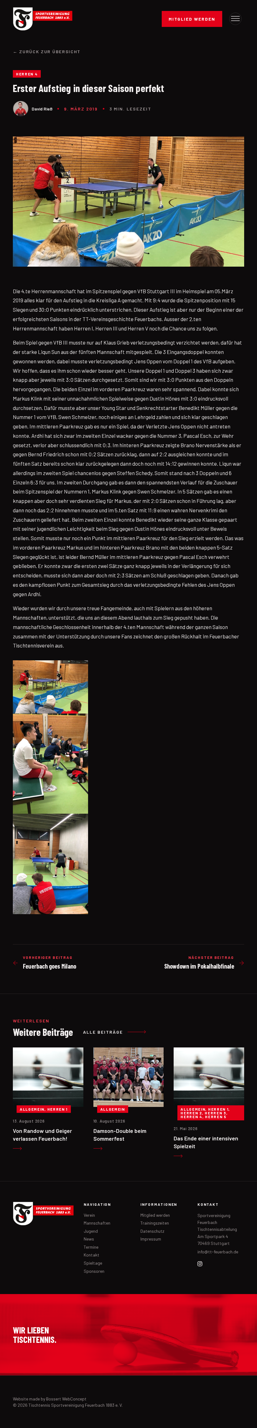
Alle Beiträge (103, 1032)
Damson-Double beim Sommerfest (119, 1134)
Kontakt (91, 1254)
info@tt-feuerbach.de (217, 1251)
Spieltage (93, 1263)
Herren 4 (27, 74)
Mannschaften (97, 1223)
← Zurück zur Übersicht (47, 51)
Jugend (91, 1231)
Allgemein (32, 1109)
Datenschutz (152, 1231)
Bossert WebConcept (66, 1398)
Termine (91, 1247)
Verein (89, 1215)
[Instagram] (199, 1263)
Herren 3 (215, 1113)
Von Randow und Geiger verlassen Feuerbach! (42, 1134)
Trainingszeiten (154, 1223)
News (89, 1238)
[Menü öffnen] (235, 19)
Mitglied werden (192, 19)
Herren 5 (215, 1116)
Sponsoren (94, 1271)
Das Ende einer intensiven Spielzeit (206, 1142)
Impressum (150, 1238)
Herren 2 (191, 1113)
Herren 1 (57, 1109)
